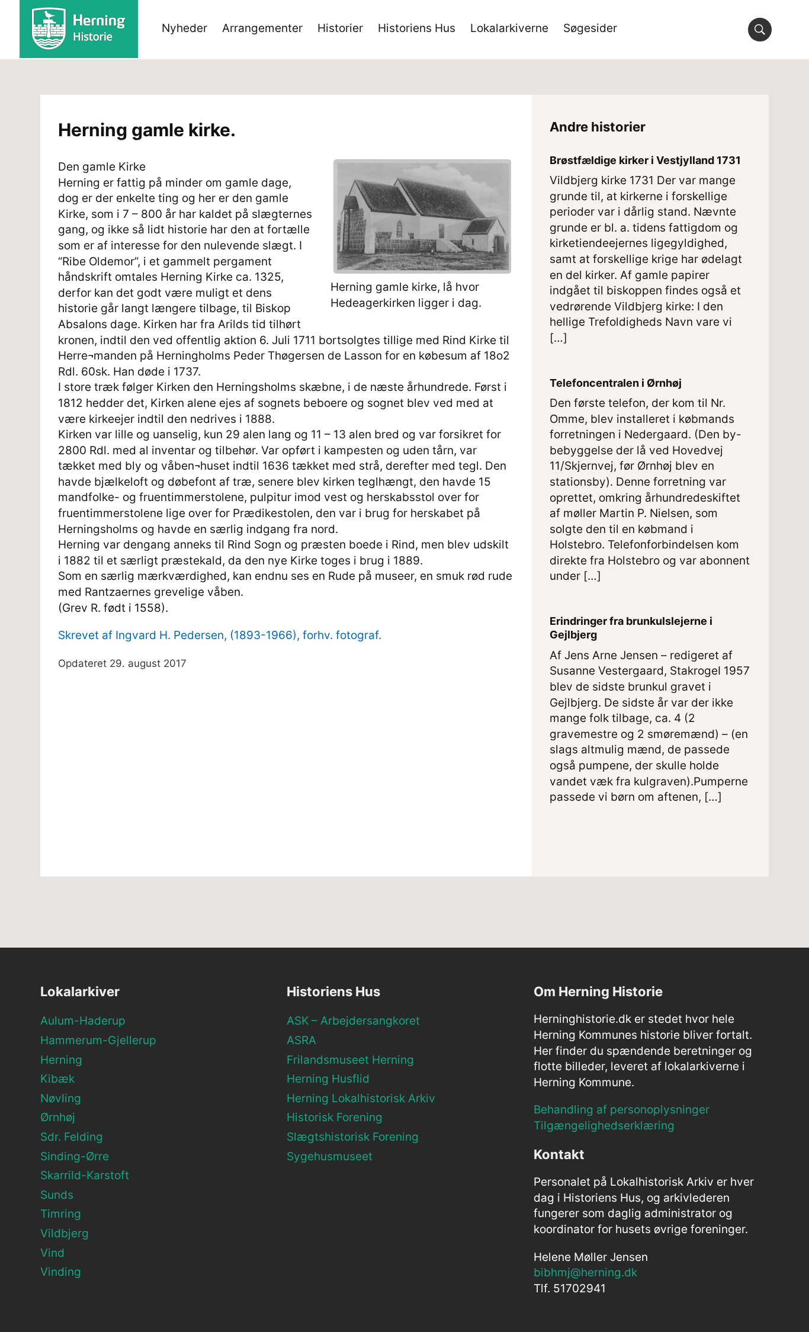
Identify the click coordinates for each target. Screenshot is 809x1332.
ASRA (301, 1040)
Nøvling (60, 1098)
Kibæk (57, 1079)
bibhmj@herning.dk (585, 1272)
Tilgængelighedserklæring (604, 1125)
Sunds (56, 1195)
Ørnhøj (57, 1117)
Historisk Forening (335, 1117)
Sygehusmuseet (330, 1156)
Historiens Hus (416, 28)
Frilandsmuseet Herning (350, 1060)
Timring (60, 1214)
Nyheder (184, 28)
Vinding (60, 1272)
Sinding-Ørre (74, 1156)
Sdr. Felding (71, 1137)
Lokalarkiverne (509, 28)
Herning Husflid (328, 1079)
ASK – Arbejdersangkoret (353, 1021)
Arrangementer (262, 28)
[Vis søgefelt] (760, 29)
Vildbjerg (64, 1233)
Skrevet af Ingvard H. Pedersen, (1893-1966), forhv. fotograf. (219, 635)
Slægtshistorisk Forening (353, 1137)
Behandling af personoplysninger (622, 1109)
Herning (61, 1060)
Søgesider (590, 28)
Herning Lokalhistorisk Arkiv (361, 1098)
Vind (52, 1253)
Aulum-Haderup (83, 1021)
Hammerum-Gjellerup (98, 1040)
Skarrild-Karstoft (84, 1175)
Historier (340, 28)
